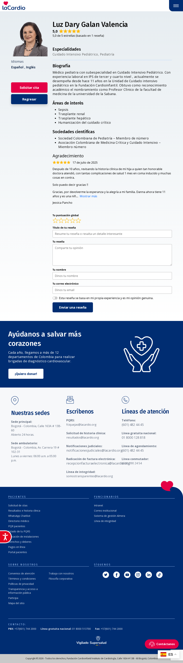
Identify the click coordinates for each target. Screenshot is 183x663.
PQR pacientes (16, 526)
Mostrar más (88, 196)
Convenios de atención (21, 573)
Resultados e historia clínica (24, 510)
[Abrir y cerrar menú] (176, 5)
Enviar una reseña (72, 307)
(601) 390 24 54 (132, 463)
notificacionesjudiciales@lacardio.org (94, 450)
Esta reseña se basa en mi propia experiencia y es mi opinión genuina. (106, 298)
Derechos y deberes (19, 541)
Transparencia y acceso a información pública (23, 590)
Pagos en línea (16, 547)
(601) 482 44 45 (133, 424)
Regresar (29, 99)
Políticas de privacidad (21, 583)
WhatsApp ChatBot (19, 515)
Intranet (98, 505)
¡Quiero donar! (26, 374)
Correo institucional (105, 510)
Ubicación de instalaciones (23, 536)
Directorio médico (18, 521)
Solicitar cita (29, 87)
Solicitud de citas (18, 505)
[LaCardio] (46, 5)
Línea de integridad (105, 521)
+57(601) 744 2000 (22, 628)
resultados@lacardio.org (82, 437)
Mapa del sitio (16, 603)
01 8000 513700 (66, 628)
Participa (13, 598)
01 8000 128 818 (133, 437)
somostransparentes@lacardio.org (89, 476)
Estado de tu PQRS (19, 531)
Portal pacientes (17, 552)
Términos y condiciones (22, 578)
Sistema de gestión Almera (109, 515)
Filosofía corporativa (60, 578)
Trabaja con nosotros (61, 573)
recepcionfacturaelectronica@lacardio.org (98, 463)
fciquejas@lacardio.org (81, 425)
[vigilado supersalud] (91, 640)
